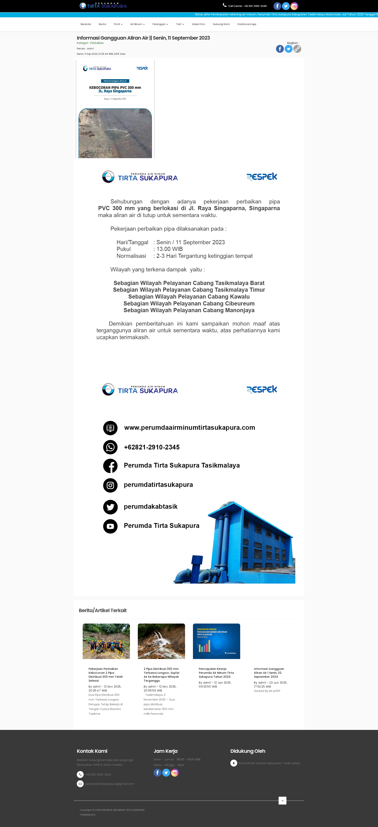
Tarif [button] (179, 24)
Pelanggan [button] (159, 24)
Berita (102, 24)
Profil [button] (117, 24)
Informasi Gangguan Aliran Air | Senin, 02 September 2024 (269, 673)
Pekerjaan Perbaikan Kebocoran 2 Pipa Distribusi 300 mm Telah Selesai (106, 675)
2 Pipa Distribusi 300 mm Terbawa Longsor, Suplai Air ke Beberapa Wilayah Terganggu (161, 675)
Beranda (86, 24)
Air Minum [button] (136, 24)
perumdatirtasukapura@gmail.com (109, 784)
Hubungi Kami (221, 24)
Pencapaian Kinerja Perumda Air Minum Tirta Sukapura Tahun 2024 (216, 673)
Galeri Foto (198, 24)
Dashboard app (247, 24)
